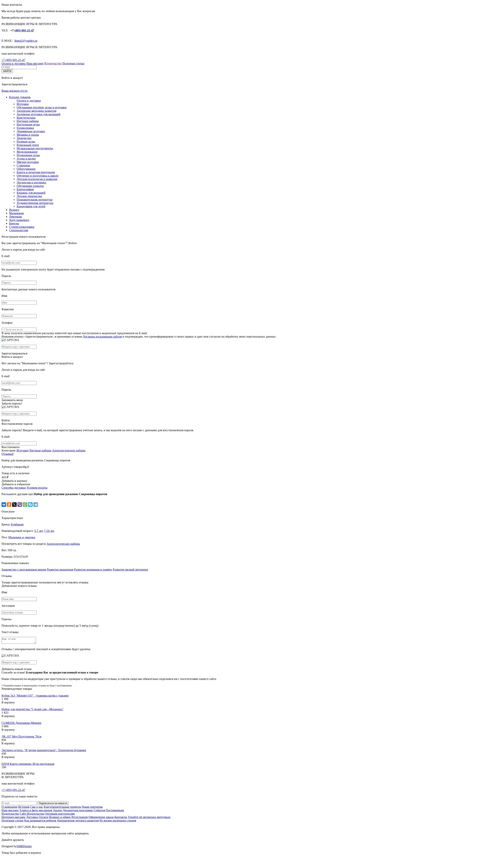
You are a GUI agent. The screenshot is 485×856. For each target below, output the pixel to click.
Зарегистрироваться (14, 353)
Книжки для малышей (31, 192)
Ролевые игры (26, 141)
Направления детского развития (78, 820)
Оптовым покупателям (60, 813)
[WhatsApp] (25, 504)
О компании (9, 806)
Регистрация (79, 817)
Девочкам (15, 216)
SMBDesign (24, 846)
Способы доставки (14, 487)
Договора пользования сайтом (102, 336)
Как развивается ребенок (40, 820)
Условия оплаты (37, 487)
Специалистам (18, 230)
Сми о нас (36, 806)
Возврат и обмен (60, 817)
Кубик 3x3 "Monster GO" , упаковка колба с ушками (35, 695)
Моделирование (27, 151)
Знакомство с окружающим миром (24, 569)
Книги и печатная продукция (36, 172)
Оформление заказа (101, 817)
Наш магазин (34, 63)
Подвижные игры (28, 155)
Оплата (43, 817)
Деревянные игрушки (31, 131)
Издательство (53, 63)
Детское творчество (29, 196)
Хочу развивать (19, 220)
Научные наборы (28, 121)
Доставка (32, 817)
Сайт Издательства (32, 813)
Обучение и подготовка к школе (37, 175)
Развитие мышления (60, 569)
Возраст (14, 209)
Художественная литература (35, 203)
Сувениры (23, 165)
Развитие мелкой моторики (130, 569)
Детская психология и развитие (37, 179)
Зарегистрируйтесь (61, 363)
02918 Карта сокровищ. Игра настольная (28, 763)
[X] (14, 504)
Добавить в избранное (16, 484)
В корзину (8, 702)
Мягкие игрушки (28, 162)
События (99, 810)
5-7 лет (38, 530)
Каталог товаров (20, 97)
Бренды (14, 223)
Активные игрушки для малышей (38, 114)
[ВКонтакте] (4, 504)
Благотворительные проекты (62, 806)
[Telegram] (35, 504)
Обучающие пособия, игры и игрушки (41, 107)
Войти (72, 243)
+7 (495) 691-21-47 (13, 60)
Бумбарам (17, 524)
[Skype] (30, 504)
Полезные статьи (73, 63)
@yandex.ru (30, 40)
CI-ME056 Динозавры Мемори (21, 722)
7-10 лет (49, 530)
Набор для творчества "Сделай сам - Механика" (32, 709)
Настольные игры (28, 124)
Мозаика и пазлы (28, 134)
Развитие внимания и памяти (93, 569)
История (23, 806)
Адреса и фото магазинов (35, 810)
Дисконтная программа (78, 810)
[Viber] (19, 504)
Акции (57, 810)
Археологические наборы (68, 450)
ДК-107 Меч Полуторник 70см (21, 736)
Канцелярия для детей (31, 206)
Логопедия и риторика (31, 182)
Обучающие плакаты (30, 185)
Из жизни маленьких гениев (117, 820)
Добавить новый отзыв (16, 669)
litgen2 (18, 40)
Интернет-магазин (13, 817)
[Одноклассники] (9, 504)
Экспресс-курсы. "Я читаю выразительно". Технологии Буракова (44, 750)
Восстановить (11, 447)
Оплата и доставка (14, 63)
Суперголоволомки (21, 226)
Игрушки (23, 104)
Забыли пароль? (12, 403)
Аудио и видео (26, 158)
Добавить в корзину (14, 480)
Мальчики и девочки (21, 537)
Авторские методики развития (36, 110)
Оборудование (26, 168)
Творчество (24, 138)
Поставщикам (115, 810)
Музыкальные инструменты (35, 148)
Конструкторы (26, 117)
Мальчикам (16, 213)
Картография (25, 189)
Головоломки (25, 127)
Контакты (120, 817)
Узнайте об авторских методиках (149, 817)
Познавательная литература (34, 199)
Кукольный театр (28, 145)
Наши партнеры (92, 806)
